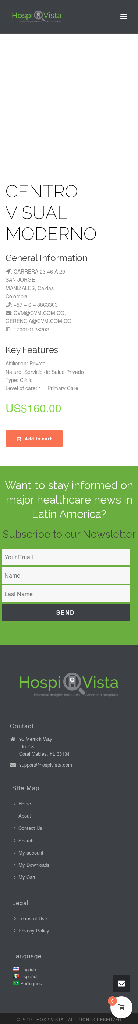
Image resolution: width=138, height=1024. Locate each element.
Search (25, 840)
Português (31, 983)
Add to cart (38, 438)
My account (30, 852)
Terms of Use (32, 918)
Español (29, 976)
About (24, 815)
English (28, 969)
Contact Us (30, 827)
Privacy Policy (33, 930)
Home (24, 803)
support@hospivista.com (45, 765)
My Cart (26, 876)
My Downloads (34, 864)
